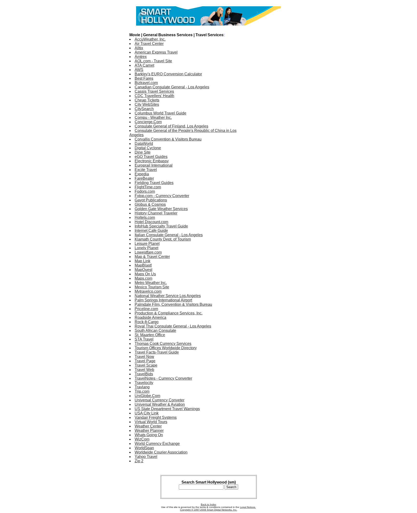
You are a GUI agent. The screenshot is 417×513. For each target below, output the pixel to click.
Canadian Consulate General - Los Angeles (172, 87)
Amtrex (141, 57)
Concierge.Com (148, 122)
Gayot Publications (151, 200)
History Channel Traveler (156, 213)
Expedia (142, 174)
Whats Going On (149, 435)
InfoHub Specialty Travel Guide (161, 226)
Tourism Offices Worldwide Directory (166, 348)
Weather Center (148, 426)
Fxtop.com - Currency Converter (162, 196)
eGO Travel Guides (151, 157)
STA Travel (144, 339)
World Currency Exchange (157, 444)
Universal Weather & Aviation (160, 404)
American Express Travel (156, 52)
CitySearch (144, 109)
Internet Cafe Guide (151, 230)
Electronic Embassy (152, 161)
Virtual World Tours (151, 422)
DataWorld (144, 144)
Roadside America (150, 317)
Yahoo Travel (146, 457)
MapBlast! (143, 265)
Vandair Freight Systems (156, 417)
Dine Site (143, 152)
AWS (139, 70)
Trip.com (142, 391)
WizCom (142, 439)
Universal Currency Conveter (159, 400)
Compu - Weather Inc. (153, 117)
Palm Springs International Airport (163, 300)
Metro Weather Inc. (151, 283)
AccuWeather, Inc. (150, 39)
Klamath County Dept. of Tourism (163, 239)
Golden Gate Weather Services (161, 209)
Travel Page (145, 361)
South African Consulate (155, 330)
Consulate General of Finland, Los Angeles (171, 126)
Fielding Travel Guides (154, 183)
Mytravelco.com (148, 291)
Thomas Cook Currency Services (163, 344)
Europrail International (154, 165)
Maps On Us (145, 274)
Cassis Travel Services (154, 91)
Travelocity (144, 383)
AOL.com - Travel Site (153, 61)
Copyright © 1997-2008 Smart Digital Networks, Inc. (208, 509)
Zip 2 (139, 461)
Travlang (142, 387)
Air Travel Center (149, 44)
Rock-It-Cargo (147, 322)
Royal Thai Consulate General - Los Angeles (173, 326)
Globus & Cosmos (150, 204)
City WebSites (147, 104)
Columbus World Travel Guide (160, 113)
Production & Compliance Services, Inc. (168, 313)
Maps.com (143, 278)
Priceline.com (146, 309)
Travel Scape (146, 365)
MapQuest (143, 270)
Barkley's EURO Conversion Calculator (168, 74)
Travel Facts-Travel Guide (157, 352)
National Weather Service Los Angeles (168, 296)
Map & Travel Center (152, 257)
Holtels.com (145, 217)
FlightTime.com (148, 187)
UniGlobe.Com (147, 396)
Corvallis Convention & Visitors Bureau (168, 139)
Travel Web (144, 370)
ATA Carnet (144, 65)
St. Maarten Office (150, 335)
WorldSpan (144, 448)
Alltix (139, 48)
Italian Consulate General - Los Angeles (169, 235)
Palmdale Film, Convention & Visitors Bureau (173, 304)
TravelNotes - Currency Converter (163, 378)
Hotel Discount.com (151, 222)
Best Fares (144, 78)
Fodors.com (145, 191)
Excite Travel (146, 170)
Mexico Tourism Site (152, 287)
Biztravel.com (146, 83)
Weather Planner (149, 430)
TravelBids (144, 374)
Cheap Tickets (147, 100)
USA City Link (147, 413)
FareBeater (144, 178)
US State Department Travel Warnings (167, 409)
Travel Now (144, 357)
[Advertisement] (268, 100)
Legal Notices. (248, 507)
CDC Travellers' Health (154, 96)
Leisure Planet (147, 244)
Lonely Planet (146, 248)
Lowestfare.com (148, 252)
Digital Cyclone (148, 148)
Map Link (142, 261)
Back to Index (208, 504)
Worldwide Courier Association (161, 452)
